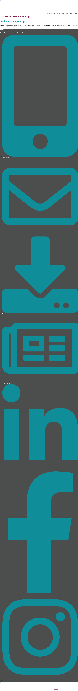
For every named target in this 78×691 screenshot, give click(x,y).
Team (63, 13)
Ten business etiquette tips (12, 21)
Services (58, 13)
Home (48, 13)
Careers (67, 13)
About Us (53, 13)
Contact (75, 13)
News (71, 13)
